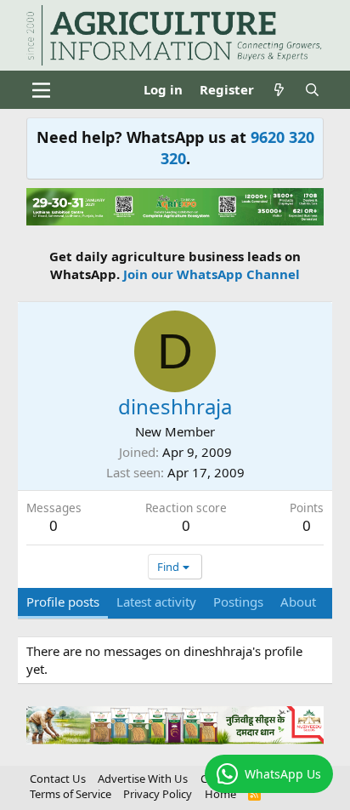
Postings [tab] (238, 601)
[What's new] (279, 90)
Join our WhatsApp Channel (211, 273)
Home (220, 793)
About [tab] (298, 601)
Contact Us (58, 778)
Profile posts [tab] (62, 601)
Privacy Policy (157, 793)
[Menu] (41, 90)
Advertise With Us (143, 778)
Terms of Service (70, 793)
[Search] (312, 90)
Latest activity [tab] (156, 601)
